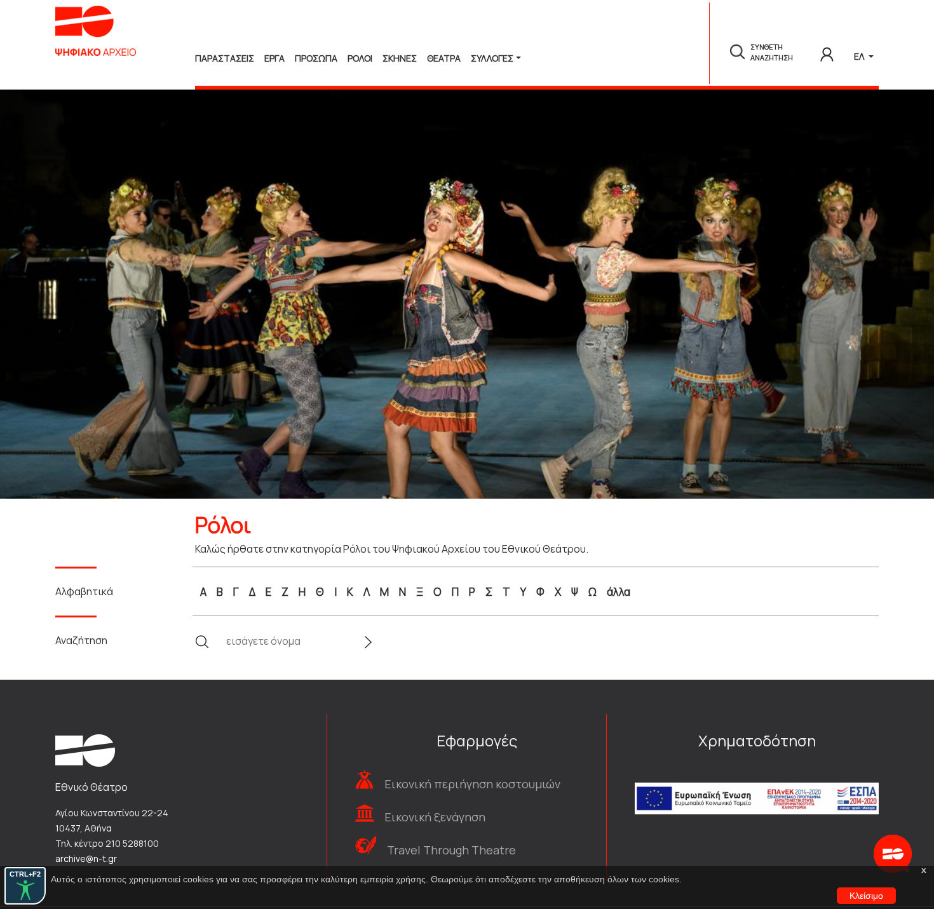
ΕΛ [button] (860, 56)
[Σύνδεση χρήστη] (826, 52)
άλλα (618, 591)
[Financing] (757, 781)
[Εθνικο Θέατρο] (85, 750)
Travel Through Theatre (451, 850)
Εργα (274, 58)
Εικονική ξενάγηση (434, 817)
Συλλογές (492, 58)
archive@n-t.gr (86, 858)
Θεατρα (444, 58)
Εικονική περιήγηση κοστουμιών (472, 783)
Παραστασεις (224, 58)
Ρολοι (360, 58)
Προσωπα (316, 58)
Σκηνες (399, 58)
